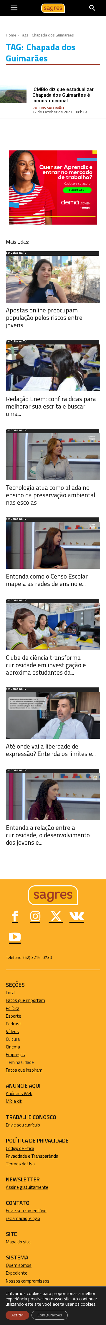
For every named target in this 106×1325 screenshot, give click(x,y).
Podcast (13, 1023)
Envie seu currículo (23, 1124)
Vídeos (12, 1031)
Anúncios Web (19, 1093)
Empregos (15, 1054)
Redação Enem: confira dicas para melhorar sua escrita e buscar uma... (51, 406)
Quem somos (19, 1265)
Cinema (13, 1046)
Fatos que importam (25, 1000)
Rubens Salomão (48, 108)
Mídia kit (14, 1101)
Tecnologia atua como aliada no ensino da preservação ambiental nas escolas (50, 495)
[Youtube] (15, 938)
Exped (11, 1273)
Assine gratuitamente (27, 1187)
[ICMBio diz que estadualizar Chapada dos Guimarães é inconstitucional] (13, 94)
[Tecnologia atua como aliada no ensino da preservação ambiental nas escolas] (53, 456)
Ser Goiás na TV (16, 253)
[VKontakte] (76, 917)
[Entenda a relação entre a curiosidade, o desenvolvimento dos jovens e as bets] (53, 796)
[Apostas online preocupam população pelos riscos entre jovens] (53, 279)
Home (11, 35)
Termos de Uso (20, 1163)
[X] (56, 917)
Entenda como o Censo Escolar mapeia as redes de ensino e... (47, 579)
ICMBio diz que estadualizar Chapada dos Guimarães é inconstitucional (63, 95)
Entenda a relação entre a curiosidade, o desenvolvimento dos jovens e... (48, 835)
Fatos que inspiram (24, 1070)
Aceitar (17, 1315)
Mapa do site (18, 1241)
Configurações (49, 1315)
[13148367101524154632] (53, 223)
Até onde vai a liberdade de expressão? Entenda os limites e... (51, 749)
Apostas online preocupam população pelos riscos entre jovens (44, 317)
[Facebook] (15, 917)
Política (12, 1008)
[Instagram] (35, 917)
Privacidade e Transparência (32, 1156)
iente (22, 1273)
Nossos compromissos (27, 1281)
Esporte (13, 1016)
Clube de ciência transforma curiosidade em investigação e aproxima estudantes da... (46, 665)
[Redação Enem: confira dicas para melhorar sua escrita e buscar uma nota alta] (53, 367)
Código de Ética (20, 1148)
